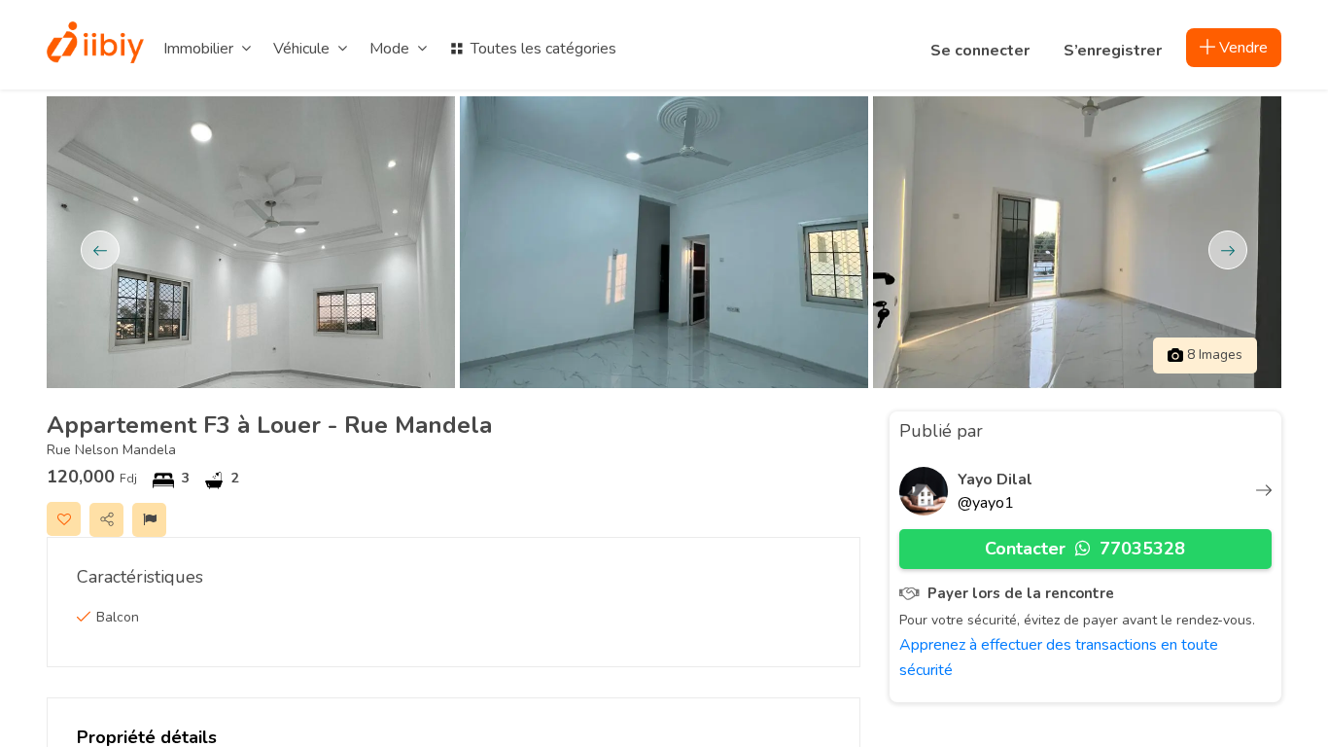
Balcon (117, 617)
